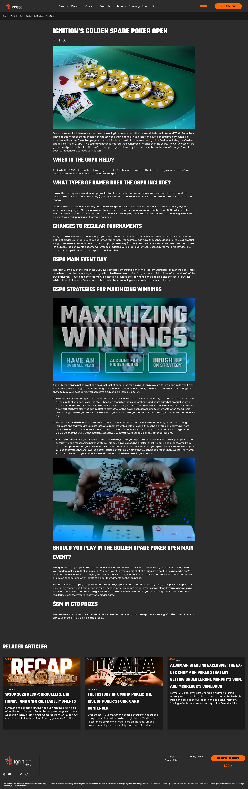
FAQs (171, 756)
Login (203, 6)
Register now (228, 758)
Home (5, 16)
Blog (172, 658)
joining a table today (91, 617)
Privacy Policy (196, 756)
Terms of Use (171, 760)
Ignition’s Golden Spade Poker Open (40, 16)
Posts (13, 16)
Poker (21, 16)
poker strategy (97, 443)
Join (224, 6)
